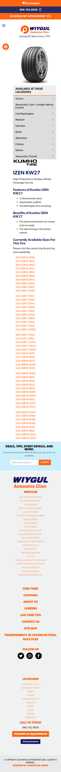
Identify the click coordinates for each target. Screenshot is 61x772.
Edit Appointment (30, 741)
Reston (19, 150)
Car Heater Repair (30, 512)
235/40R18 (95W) (25, 364)
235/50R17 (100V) (25, 329)
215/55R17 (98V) (24, 338)
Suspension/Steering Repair (30, 541)
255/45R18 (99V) (25, 399)
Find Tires (30, 588)
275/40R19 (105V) (25, 434)
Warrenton (21, 138)
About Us (30, 601)
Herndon (20, 125)
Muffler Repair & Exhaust (30, 534)
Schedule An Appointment (30, 733)
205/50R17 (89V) (25, 310)
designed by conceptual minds (30, 765)
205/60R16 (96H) (25, 275)
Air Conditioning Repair (30, 497)
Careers (30, 608)
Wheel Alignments (30, 567)
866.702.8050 (29, 9)
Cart (32, 3)
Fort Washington (24, 113)
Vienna (19, 98)
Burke (18, 131)
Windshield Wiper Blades (30, 575)
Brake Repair (30, 504)
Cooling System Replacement (30, 516)
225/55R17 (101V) (25, 342)
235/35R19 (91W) (25, 415)
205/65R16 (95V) (25, 279)
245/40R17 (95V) (25, 283)
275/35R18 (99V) (25, 357)
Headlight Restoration (30, 530)
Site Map (30, 628)
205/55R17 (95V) (25, 334)
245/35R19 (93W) (25, 419)
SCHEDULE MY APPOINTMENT (28, 16)
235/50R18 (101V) (25, 403)
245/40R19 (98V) (25, 430)
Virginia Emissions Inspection (30, 564)
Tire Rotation (30, 549)
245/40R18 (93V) (25, 368)
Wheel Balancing (30, 571)
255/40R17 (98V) (25, 287)
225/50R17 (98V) (25, 318)
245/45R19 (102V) (25, 438)
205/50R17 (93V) (25, 314)
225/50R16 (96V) (25, 261)
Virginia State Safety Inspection (30, 560)
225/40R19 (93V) (25, 427)
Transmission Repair (30, 553)
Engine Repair (30, 523)
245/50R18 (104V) (25, 412)
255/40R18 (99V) (25, 377)
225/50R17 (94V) (25, 322)
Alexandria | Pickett (26, 156)
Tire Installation (31, 545)
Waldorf (19, 119)
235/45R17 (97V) (25, 303)
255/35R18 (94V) (25, 353)
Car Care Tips (30, 615)
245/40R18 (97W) (25, 373)
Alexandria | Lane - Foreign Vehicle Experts (34, 106)
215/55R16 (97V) (24, 268)
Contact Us (30, 621)
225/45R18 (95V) (25, 380)
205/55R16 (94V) (25, 264)
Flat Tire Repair (30, 527)
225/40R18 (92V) (25, 360)
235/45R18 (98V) (25, 388)
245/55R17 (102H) (25, 349)
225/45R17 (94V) (25, 299)
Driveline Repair (30, 519)
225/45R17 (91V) (24, 296)
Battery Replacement (30, 501)
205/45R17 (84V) (25, 290)
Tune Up (30, 556)
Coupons (30, 595)
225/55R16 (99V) (25, 272)
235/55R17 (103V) (25, 345)
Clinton (19, 144)
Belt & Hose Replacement (30, 508)
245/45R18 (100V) (25, 391)
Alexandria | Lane (30, 684)
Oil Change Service (30, 538)
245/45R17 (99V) (25, 307)
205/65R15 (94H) (25, 257)
